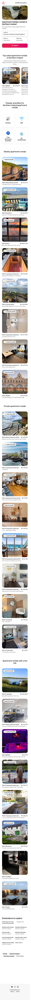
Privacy (12, 991)
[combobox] (14, 34)
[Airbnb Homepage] (3, 2)
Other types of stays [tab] (8, 922)
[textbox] (8, 40)
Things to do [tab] (20, 922)
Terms (17, 991)
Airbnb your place (21, 3)
